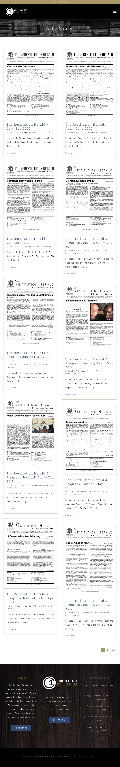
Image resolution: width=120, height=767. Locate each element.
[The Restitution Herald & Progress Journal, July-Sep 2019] (31, 312)
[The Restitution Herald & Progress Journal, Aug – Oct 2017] (89, 560)
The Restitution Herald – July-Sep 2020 (30, 79)
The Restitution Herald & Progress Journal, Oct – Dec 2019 (89, 192)
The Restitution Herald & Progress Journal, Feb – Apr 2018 (30, 547)
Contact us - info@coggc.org (60, 2)
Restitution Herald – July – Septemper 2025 (99, 708)
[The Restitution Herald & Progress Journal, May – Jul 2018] (89, 439)
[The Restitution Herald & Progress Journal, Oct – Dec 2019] (89, 198)
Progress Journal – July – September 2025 (98, 729)
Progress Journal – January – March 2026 (99, 687)
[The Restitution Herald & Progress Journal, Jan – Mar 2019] (89, 319)
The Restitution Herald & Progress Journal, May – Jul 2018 (89, 433)
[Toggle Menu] (114, 12)
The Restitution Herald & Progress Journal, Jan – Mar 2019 (89, 313)
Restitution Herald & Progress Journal (89, 205)
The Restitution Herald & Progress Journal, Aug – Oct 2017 (89, 554)
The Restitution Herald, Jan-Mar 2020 (30, 194)
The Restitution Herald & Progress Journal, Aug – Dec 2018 (30, 427)
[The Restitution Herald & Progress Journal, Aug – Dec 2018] (31, 433)
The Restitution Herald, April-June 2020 (89, 79)
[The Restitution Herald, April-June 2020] (89, 84)
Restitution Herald (31, 89)
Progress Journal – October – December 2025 (99, 698)
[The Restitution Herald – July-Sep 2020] (31, 84)
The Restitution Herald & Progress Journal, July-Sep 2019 (30, 306)
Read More (11, 153)
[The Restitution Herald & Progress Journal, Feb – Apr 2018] (31, 553)
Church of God (14, 132)
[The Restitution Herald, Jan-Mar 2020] (31, 198)
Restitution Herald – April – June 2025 (99, 718)
